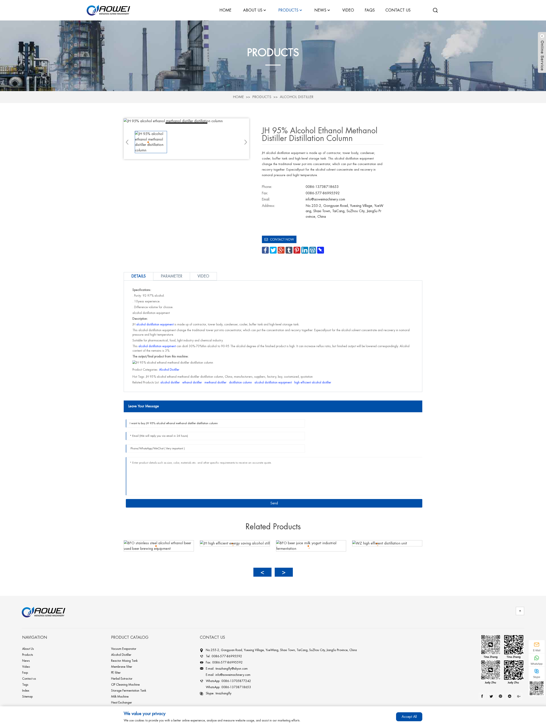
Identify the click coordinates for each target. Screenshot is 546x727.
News (320, 10)
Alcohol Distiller (296, 97)
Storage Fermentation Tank (128, 690)
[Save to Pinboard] (320, 250)
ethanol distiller (192, 382)
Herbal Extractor (121, 678)
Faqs (25, 672)
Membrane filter (121, 666)
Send (274, 503)
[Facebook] (482, 696)
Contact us (29, 678)
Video (26, 666)
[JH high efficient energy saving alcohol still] (235, 543)
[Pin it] (296, 250)
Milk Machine (120, 696)
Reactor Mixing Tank (124, 660)
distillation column (240, 382)
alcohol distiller (170, 382)
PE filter (116, 672)
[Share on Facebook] (265, 250)
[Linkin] (500, 696)
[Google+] (519, 696)
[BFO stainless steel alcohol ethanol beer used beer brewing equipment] (159, 545)
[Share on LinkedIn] (304, 250)
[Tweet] (273, 250)
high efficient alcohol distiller (312, 382)
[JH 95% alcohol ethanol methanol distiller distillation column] (186, 121)
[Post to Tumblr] (289, 250)
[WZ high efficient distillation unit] (379, 543)
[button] (244, 142)
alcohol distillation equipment (155, 324)
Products (261, 97)
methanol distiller (216, 382)
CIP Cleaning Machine (125, 684)
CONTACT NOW (282, 239)
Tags (25, 684)
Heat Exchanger (121, 702)
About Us (28, 648)
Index (25, 690)
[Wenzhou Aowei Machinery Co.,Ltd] (108, 10)
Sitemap (27, 696)
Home (238, 97)
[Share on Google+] (281, 250)
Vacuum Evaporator (123, 648)
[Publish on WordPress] (312, 250)
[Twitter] (491, 696)
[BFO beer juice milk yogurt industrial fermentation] (311, 545)
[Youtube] (509, 696)
